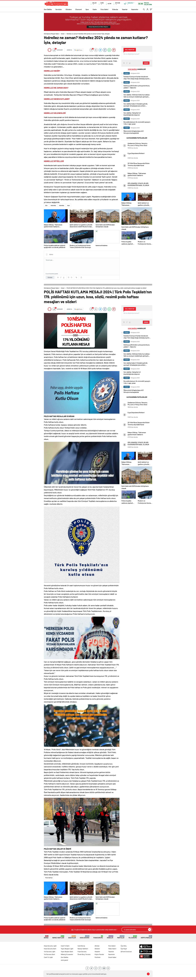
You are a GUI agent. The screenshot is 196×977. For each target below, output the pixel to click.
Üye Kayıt (124, 949)
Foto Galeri (104, 9)
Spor (87, 9)
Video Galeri (112, 949)
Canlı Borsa (81, 946)
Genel (62, 34)
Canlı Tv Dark (65, 946)
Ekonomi (78, 9)
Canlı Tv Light (48, 957)
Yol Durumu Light (49, 951)
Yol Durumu (132, 937)
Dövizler (97, 949)
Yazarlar (125, 9)
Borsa (46, 937)
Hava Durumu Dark (50, 949)
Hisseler (110, 937)
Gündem (69, 9)
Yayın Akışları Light (67, 949)
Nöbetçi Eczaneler (67, 954)
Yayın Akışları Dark (67, 951)
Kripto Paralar (146, 937)
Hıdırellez (53, 205)
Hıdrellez (61, 205)
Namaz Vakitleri (58, 937)
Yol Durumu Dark (49, 954)
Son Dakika (48, 9)
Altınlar (97, 946)
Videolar (115, 9)
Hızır (68, 205)
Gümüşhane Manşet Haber (51, 34)
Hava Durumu (84, 937)
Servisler (58, 9)
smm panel (64, 960)
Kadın (95, 9)
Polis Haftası (48, 878)
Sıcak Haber (112, 957)
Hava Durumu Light (50, 946)
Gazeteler (134, 9)
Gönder (50, 277)
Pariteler (120, 937)
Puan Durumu (98, 937)
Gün (46, 205)
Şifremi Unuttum (126, 951)
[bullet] (71, 277)
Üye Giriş (123, 946)
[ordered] (68, 277)
